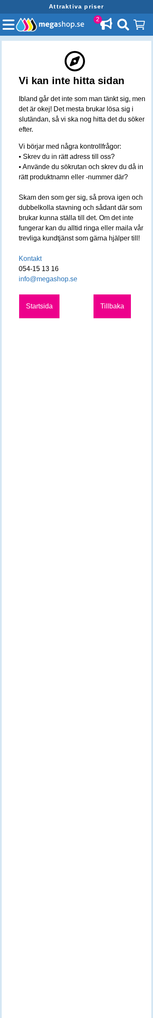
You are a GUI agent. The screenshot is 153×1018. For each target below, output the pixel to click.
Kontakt (30, 258)
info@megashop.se (48, 279)
